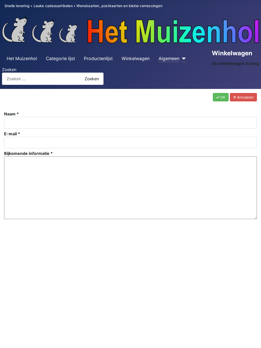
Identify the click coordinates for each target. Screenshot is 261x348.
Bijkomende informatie (28, 153)
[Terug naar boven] (252, 338)
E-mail (12, 133)
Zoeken (9, 69)
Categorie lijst (60, 58)
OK (222, 97)
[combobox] (38, 79)
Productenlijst (98, 58)
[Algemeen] (182, 58)
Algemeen (169, 58)
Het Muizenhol (22, 58)
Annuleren (245, 97)
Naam (11, 113)
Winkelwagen (136, 58)
